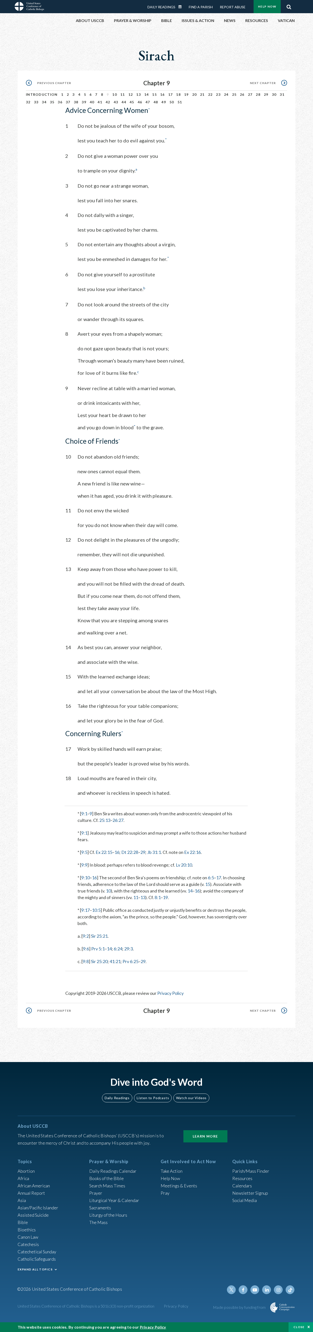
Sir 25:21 (99, 936)
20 (194, 94)
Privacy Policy (170, 993)
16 (162, 94)
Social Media (244, 1200)
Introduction (42, 94)
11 (122, 94)
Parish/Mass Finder (250, 1171)
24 (226, 94)
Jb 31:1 (154, 852)
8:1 (158, 897)
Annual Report (31, 1193)
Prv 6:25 (130, 961)
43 (116, 102)
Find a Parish (201, 7)
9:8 (86, 961)
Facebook (243, 1289)
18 (178, 94)
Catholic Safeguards (37, 1259)
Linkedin (266, 1289)
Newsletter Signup (250, 1193)
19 (186, 94)
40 (92, 102)
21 (202, 94)
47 (147, 102)
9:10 (85, 877)
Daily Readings (161, 7)
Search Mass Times (107, 1185)
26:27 (117, 820)
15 (154, 94)
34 (44, 102)
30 (274, 94)
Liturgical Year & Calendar (114, 1200)
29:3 (128, 948)
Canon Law (28, 1237)
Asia (22, 1200)
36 (60, 102)
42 (108, 102)
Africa (23, 1178)
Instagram (278, 1289)
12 (130, 94)
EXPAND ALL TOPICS (35, 1269)
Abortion (26, 1171)
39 (84, 102)
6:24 (118, 948)
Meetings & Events (179, 1185)
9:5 (84, 852)
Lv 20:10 (184, 865)
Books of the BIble (106, 1178)
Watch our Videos (191, 1098)
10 (114, 94)
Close (299, 1327)
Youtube (254, 1289)
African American (34, 1185)
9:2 (86, 936)
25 (234, 94)
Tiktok (290, 1289)
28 (258, 94)
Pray (165, 1193)
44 (124, 102)
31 (282, 94)
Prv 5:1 (98, 948)
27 (250, 94)
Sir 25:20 (99, 961)
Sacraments (100, 1207)
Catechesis (28, 1244)
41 (100, 102)
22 (210, 94)
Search (288, 5)
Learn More (205, 1136)
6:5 (211, 877)
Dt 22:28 (129, 852)
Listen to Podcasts (153, 1098)
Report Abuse (233, 7)
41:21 (115, 961)
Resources (242, 1178)
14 (146, 94)
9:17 (85, 910)
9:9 (84, 865)
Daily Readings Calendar (181, 6)
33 (36, 102)
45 (132, 102)
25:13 (104, 820)
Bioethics (27, 1229)
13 (138, 94)
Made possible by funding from (240, 1307)
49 (163, 102)
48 (156, 102)
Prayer (95, 1193)
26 (242, 94)
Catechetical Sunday (37, 1251)
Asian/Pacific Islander (38, 1207)
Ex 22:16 (192, 852)
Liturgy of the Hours (108, 1215)
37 (68, 102)
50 (171, 102)
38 (76, 102)
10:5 (96, 910)
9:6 (86, 948)
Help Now (267, 6)
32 (28, 102)
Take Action (171, 1171)
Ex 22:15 (104, 852)
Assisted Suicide (33, 1215)
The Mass (98, 1222)
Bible (23, 1222)
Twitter (231, 1289)
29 (266, 94)
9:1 (84, 813)
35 (52, 102)
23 (218, 94)
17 (170, 94)
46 (140, 102)
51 (180, 102)
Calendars (242, 1185)
